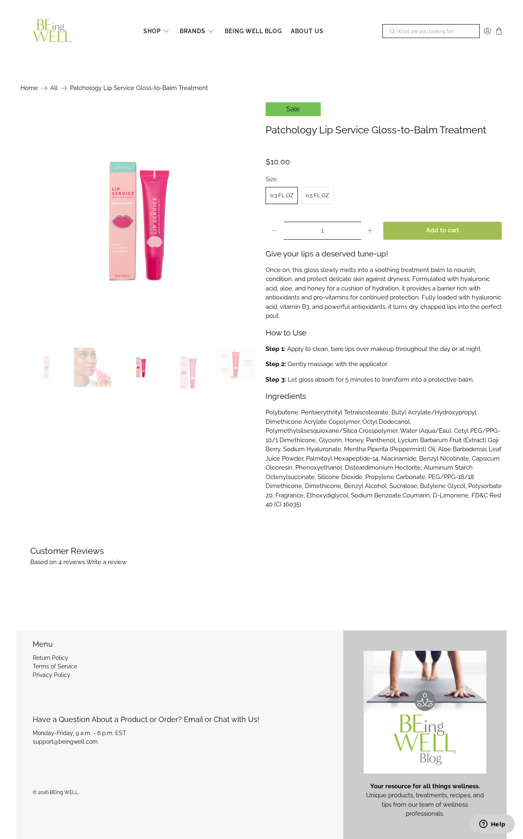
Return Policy (50, 658)
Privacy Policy (51, 675)
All (54, 88)
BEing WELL (64, 792)
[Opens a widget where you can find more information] (492, 824)
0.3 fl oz (281, 195)
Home (29, 88)
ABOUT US (307, 31)
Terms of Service (55, 666)
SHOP (152, 31)
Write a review (106, 562)
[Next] (244, 221)
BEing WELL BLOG (253, 31)
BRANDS (193, 31)
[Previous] (33, 221)
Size (271, 179)
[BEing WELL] (52, 31)
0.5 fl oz (317, 195)
